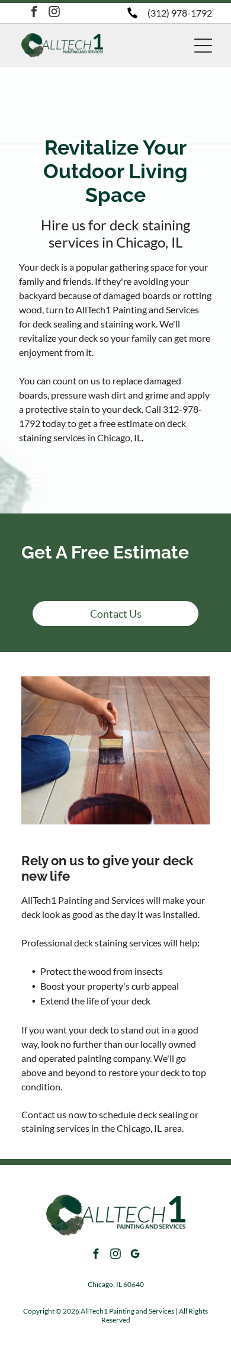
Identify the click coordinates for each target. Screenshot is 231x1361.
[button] (203, 45)
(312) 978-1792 (179, 12)
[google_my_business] (135, 1255)
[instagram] (54, 13)
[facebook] (34, 13)
